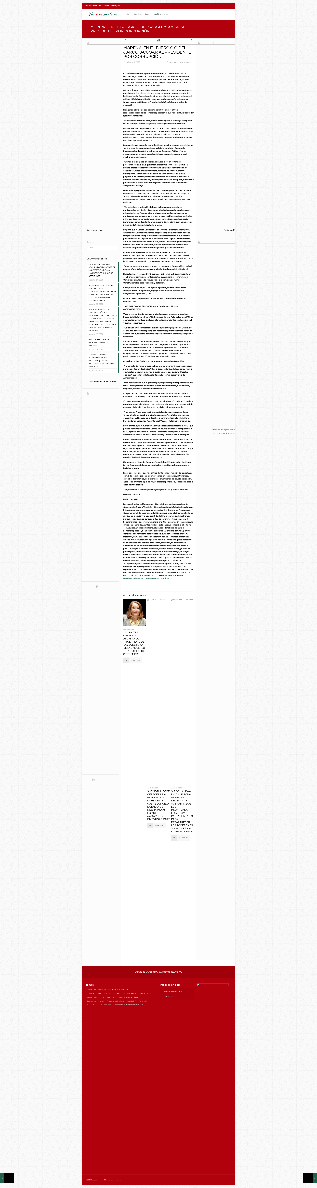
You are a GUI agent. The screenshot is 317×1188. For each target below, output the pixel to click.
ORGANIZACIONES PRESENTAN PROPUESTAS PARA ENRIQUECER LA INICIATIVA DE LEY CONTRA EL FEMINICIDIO (102, 361)
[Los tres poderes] (102, 14)
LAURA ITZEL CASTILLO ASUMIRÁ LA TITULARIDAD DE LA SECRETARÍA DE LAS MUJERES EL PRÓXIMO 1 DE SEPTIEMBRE (102, 270)
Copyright (168, 996)
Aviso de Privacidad (173, 991)
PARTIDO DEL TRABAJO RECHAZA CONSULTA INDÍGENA (99, 342)
